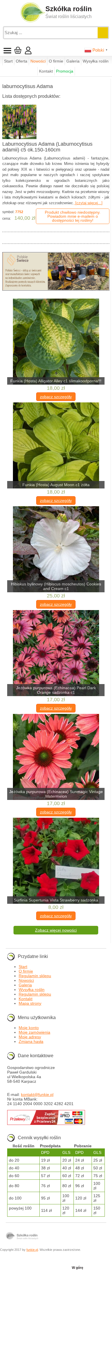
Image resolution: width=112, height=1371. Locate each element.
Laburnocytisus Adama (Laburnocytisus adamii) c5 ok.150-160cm (47, 147)
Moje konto (29, 1027)
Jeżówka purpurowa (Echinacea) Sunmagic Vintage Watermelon (56, 794)
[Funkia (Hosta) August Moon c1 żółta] (56, 445)
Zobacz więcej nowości (56, 930)
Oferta (21, 61)
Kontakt (46, 71)
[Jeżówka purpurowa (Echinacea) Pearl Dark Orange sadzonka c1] (56, 653)
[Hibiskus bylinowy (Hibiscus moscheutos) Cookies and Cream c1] (56, 549)
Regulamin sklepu (35, 975)
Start (8, 61)
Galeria (73, 61)
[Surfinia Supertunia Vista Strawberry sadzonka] (56, 861)
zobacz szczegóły (56, 396)
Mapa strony (30, 1003)
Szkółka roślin (68, 9)
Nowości (38, 61)
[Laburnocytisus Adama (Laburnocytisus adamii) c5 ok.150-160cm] (19, 122)
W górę (77, 1268)
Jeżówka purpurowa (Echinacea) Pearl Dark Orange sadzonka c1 (56, 690)
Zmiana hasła (31, 1041)
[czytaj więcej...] (88, 203)
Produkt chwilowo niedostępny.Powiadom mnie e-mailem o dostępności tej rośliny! (73, 216)
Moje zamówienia (34, 1032)
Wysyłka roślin (96, 61)
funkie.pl (32, 1249)
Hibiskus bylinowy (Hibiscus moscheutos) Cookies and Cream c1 (56, 586)
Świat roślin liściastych (68, 16)
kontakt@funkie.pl (37, 1094)
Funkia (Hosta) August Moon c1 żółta (56, 484)
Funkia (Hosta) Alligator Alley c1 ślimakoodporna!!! (55, 381)
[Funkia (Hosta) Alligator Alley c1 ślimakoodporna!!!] (56, 342)
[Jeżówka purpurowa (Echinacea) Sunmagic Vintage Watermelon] (56, 757)
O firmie (56, 61)
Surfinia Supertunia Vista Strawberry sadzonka (56, 900)
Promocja (64, 71)
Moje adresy (30, 1037)
